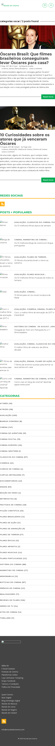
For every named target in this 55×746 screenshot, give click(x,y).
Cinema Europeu (9, 445)
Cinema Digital (8, 439)
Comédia (31, 309)
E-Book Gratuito (8, 668)
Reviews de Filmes (10, 600)
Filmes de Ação (43, 361)
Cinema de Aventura (11, 433)
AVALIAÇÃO (13, 149)
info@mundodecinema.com (13, 729)
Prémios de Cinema (40, 149)
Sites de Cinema (8, 612)
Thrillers (5, 618)
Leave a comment (35, 68)
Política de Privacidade (11, 687)
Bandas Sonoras (9, 421)
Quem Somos (7, 694)
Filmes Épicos (7, 540)
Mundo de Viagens (9, 710)
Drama (41, 309)
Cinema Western (9, 451)
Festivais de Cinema (11, 505)
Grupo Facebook (8, 681)
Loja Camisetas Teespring (12, 678)
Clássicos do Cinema (38, 222)
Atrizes (11, 68)
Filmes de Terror (36, 257)
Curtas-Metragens (10, 475)
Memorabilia (7, 576)
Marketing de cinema (35, 240)
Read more (48, 97)
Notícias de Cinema (10, 582)
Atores (5, 68)
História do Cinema (25, 149)
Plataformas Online (10, 675)
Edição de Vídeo (9, 493)
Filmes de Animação (11, 529)
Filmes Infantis (8, 546)
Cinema (18, 240)
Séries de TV (6, 606)
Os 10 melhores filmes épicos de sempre (32, 226)
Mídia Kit (5, 665)
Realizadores (7, 594)
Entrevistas (7, 499)
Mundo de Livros (8, 707)
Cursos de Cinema (10, 469)
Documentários (9, 481)
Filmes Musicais (35, 274)
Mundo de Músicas (9, 703)
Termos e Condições (10, 684)
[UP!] (27, 743)
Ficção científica (9, 511)
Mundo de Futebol (9, 713)
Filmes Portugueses (11, 558)
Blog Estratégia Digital (11, 700)
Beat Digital (6, 697)
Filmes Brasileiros (21, 68)
